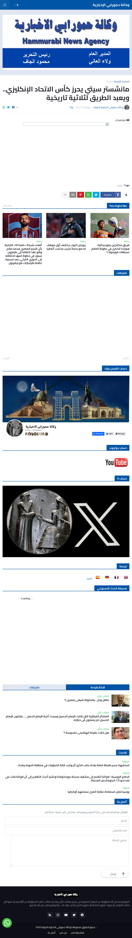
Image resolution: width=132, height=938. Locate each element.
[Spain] (96, 578)
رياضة (109, 81)
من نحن (63, 933)
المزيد (89, 578)
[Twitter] (8, 107)
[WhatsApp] (4, 107)
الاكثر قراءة (98, 687)
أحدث (125, 358)
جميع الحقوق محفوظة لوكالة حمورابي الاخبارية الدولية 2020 (65, 927)
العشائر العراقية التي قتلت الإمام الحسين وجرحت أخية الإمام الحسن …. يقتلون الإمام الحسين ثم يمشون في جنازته (57, 718)
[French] (115, 578)
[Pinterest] (80, 195)
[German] (106, 578)
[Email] (72, 195)
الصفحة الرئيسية (121, 81)
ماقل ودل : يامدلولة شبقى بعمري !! (86, 700)
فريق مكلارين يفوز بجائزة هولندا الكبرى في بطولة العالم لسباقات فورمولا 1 (110, 248)
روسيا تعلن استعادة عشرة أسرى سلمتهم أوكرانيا (98, 792)
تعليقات (34, 687)
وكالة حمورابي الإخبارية (111, 5)
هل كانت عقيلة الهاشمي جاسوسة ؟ (86, 732)
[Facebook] (13, 107)
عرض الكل (7, 206)
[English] (124, 578)
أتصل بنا (51, 933)
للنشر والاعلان (77, 933)
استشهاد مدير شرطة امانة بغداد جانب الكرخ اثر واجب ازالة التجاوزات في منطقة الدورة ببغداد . (73, 765)
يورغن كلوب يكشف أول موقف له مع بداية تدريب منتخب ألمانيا (66, 247)
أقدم (6, 358)
